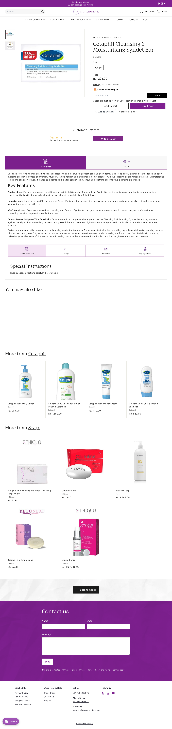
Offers (120, 20)
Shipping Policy (22, 700)
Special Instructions (27, 253)
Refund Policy (21, 697)
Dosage (66, 253)
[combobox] (25, 11)
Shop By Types (103, 20)
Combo (132, 20)
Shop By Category (34, 20)
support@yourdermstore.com (86, 710)
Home (96, 37)
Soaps (116, 37)
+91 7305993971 (81, 701)
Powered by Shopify (84, 724)
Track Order (49, 693)
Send (47, 661)
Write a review (108, 139)
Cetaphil (97, 57)
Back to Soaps (87, 589)
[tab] (45, 163)
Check (157, 95)
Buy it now (148, 106)
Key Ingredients (145, 253)
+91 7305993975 (81, 693)
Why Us (47, 700)
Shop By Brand (57, 20)
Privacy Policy (94, 670)
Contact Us (49, 697)
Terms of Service (112, 670)
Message (46, 634)
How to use (106, 253)
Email (89, 621)
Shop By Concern (80, 20)
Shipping (96, 85)
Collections (106, 37)
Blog (145, 20)
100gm (98, 67)
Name (45, 621)
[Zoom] (50, 63)
